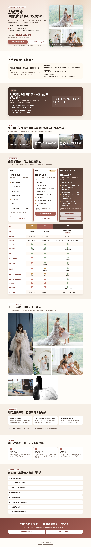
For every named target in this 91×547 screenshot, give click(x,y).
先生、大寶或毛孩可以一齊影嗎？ (19, 483)
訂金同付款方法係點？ (16, 507)
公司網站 (40, 543)
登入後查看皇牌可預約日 (18, 42)
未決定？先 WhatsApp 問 (38, 42)
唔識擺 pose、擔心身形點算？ (18, 488)
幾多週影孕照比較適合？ (16, 478)
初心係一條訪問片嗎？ (16, 492)
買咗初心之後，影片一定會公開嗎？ (19, 502)
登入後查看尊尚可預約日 (71, 214)
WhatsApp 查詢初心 (64, 532)
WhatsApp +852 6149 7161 (48, 543)
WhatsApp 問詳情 (45, 218)
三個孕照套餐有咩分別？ (16, 497)
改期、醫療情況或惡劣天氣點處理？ (19, 512)
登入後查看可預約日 (20, 218)
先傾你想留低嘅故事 (71, 218)
